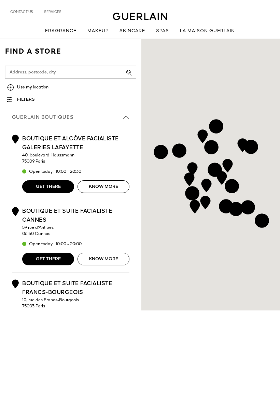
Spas (162, 31)
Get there (48, 186)
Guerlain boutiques (42, 117)
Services (52, 12)
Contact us (21, 12)
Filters (26, 99)
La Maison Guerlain (207, 31)
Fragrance (60, 31)
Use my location (32, 87)
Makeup (98, 31)
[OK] (129, 73)
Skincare (132, 31)
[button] (205, 201)
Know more (103, 186)
